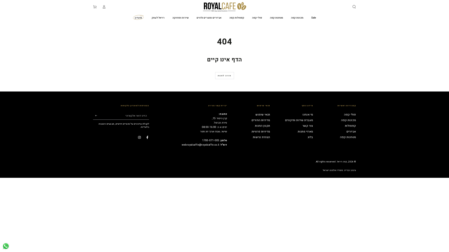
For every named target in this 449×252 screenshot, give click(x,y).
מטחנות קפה (348, 137)
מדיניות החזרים (261, 120)
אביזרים (351, 132)
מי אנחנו (308, 115)
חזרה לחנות (224, 75)
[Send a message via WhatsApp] (6, 246)
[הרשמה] (95, 116)
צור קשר (308, 126)
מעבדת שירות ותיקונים (299, 120)
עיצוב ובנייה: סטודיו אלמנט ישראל (339, 170)
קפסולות (350, 126)
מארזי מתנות (305, 132)
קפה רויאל (342, 161)
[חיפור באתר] (354, 7)
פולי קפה (350, 115)
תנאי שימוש (262, 115)
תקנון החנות (262, 126)
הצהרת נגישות (261, 137)
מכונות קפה (348, 120)
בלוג (310, 137)
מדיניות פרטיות (261, 132)
